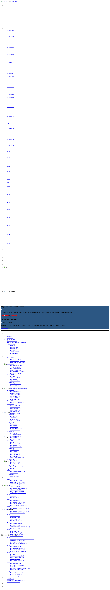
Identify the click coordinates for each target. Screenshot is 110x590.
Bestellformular (14, 25)
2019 (8, 194)
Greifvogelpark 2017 (15, 111)
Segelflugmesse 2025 (16, 42)
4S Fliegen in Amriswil (16, 110)
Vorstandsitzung (14, 248)
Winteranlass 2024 (15, 53)
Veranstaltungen (8, 27)
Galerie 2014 (10, 139)
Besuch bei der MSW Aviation (18, 223)
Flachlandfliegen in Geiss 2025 (18, 165)
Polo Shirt (12, 18)
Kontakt (6, 259)
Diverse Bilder (10, 94)
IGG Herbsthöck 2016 (16, 219)
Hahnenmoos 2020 (15, 79)
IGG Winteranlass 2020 (16, 193)
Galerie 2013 (10, 145)
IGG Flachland (13, 99)
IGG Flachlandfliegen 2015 (17, 228)
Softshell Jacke (14, 19)
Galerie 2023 (10, 55)
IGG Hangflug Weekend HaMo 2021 (19, 183)
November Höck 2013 (16, 246)
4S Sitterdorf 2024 (15, 50)
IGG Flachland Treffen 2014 (17, 237)
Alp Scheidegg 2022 (15, 68)
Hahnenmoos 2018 (15, 203)
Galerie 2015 (10, 128)
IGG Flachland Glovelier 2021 (17, 74)
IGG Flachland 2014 (15, 142)
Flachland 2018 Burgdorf (16, 205)
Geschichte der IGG (12, 12)
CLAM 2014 (13, 239)
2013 (8, 243)
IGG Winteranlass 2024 (16, 170)
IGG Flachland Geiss (15, 31)
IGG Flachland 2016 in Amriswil (18, 222)
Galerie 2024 (10, 47)
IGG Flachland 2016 (15, 119)
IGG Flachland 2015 (15, 133)
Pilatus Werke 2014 (15, 144)
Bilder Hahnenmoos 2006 (13, 256)
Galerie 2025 (10, 36)
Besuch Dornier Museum (16, 208)
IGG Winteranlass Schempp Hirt (18, 177)
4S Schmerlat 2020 (15, 78)
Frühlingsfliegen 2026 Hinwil (17, 35)
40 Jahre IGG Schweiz (15, 67)
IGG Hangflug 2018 (15, 101)
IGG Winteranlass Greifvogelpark (18, 216)
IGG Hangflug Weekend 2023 (18, 174)
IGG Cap (12, 22)
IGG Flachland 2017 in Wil (16, 214)
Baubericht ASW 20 (15, 85)
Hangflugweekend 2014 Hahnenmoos (20, 240)
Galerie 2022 (10, 62)
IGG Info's (6, 249)
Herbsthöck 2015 (14, 226)
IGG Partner (10, 8)
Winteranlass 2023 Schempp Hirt (18, 61)
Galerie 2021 (10, 73)
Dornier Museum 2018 (16, 104)
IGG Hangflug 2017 (15, 113)
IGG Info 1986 (10, 251)
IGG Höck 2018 (14, 102)
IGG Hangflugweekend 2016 (17, 220)
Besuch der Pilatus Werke (17, 242)
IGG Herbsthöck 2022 (16, 64)
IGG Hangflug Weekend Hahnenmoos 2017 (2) (22, 211)
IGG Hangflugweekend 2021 (17, 125)
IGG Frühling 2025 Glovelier (17, 44)
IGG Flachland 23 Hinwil (16, 59)
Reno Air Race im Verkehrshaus (18, 147)
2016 (8, 217)
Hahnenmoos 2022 (15, 71)
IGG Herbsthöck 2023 (16, 56)
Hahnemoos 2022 (15, 65)
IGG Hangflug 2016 (15, 121)
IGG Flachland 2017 (15, 114)
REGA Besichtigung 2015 (16, 134)
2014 (8, 234)
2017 (8, 210)
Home (5, 4)
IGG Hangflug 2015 (15, 131)
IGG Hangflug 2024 (15, 51)
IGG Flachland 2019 (15, 197)
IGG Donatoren (11, 10)
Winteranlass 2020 (15, 84)
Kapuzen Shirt (14, 21)
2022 (8, 179)
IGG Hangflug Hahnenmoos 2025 (19, 160)
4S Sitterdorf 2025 (15, 39)
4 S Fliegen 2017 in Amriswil (17, 213)
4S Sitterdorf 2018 (15, 105)
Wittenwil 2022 (14, 70)
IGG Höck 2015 (14, 136)
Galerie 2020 (10, 76)
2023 (8, 171)
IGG (5, 5)
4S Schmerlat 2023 (15, 58)
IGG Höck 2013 (14, 148)
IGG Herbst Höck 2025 (16, 38)
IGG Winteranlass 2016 (16, 122)
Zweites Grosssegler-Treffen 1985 (16, 580)
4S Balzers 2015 (14, 130)
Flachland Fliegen (14, 91)
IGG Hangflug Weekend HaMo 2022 (19, 180)
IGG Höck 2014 (14, 140)
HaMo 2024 (13, 168)
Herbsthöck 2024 (14, 48)
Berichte (6, 150)
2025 (8, 157)
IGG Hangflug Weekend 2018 (18, 233)
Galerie (5, 28)
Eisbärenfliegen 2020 (15, 82)
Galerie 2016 (10, 116)
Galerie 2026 (10, 30)
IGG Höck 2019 (14, 88)
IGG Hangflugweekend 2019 (17, 196)
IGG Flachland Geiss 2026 (17, 153)
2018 (8, 202)
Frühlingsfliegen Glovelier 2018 (18, 206)
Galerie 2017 (10, 107)
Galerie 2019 (10, 87)
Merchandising (11, 16)
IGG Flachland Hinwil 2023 (17, 176)
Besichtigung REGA (15, 231)
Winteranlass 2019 (15, 93)
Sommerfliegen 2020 (15, 81)
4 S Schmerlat (14, 90)
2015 (8, 225)
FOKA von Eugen (14, 96)
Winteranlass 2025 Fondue (17, 162)
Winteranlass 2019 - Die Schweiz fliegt (20, 199)
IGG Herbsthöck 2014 (16, 236)
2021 (8, 182)
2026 (8, 151)
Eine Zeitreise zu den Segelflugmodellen (12, 14)
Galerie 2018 (10, 97)
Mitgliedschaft (7, 257)
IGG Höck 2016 (14, 117)
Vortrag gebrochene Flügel (17, 137)
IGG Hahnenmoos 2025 (16, 41)
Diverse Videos (14, 127)
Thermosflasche (14, 24)
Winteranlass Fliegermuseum (18, 33)
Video (8, 124)
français (6, 262)
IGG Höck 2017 (14, 108)
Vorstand (9, 7)
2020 (8, 187)
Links (5, 260)
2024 (8, 167)
